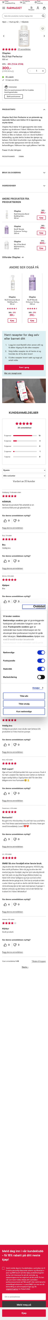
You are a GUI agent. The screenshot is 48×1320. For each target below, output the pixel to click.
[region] (24, 36)
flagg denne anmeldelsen (12, 528)
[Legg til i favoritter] (42, 28)
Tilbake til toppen (39, 961)
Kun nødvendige (24, 711)
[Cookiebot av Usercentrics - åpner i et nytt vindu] (34, 607)
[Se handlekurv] (44, 8)
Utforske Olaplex (11, 257)
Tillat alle (24, 696)
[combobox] (24, 16)
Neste (25, 967)
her (33, 1287)
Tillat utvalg (24, 704)
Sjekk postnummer (13, 96)
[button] (5, 36)
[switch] (41, 661)
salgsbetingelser (12, 1289)
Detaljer (36, 688)
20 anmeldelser (24, 49)
